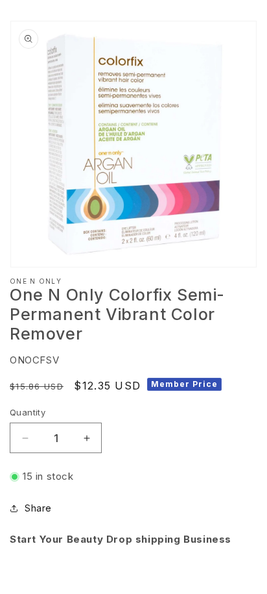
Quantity (27, 412)
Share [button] (38, 508)
